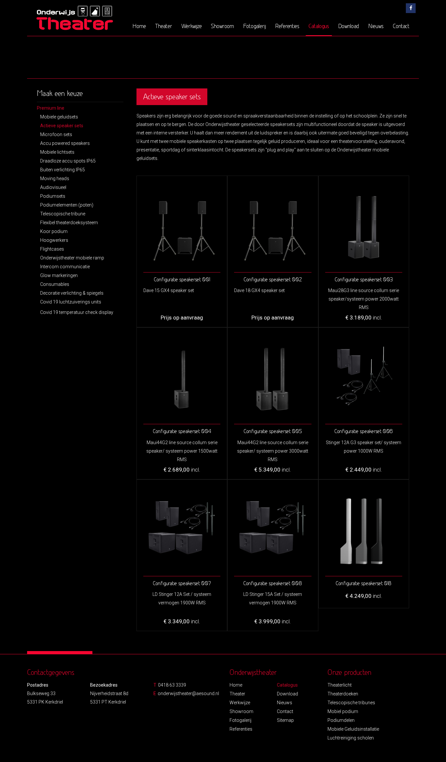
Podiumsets (52, 196)
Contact (401, 26)
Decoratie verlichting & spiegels (72, 293)
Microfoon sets (56, 134)
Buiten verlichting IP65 (62, 169)
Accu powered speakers (65, 143)
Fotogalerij (254, 26)
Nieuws (376, 26)
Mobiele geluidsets (59, 116)
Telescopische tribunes (351, 702)
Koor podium (54, 231)
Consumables (54, 284)
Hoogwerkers (54, 240)
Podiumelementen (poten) (66, 205)
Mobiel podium (342, 711)
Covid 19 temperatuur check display (76, 312)
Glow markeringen (59, 275)
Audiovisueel (53, 187)
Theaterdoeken (342, 693)
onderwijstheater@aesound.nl (188, 693)
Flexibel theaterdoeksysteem (69, 222)
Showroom (222, 26)
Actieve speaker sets (61, 125)
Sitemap (285, 720)
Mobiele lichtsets (57, 152)
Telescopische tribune (62, 213)
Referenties (287, 26)
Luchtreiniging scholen (350, 737)
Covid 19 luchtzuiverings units (70, 301)
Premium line (50, 108)
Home (139, 26)
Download (348, 26)
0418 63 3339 (172, 685)
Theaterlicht (339, 685)
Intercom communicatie (65, 266)
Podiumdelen (341, 720)
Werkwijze (191, 26)
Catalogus (319, 26)
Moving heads (54, 178)
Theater (163, 26)
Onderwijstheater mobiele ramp (72, 257)
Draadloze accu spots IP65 (68, 160)
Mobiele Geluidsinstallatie (353, 729)
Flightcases (52, 249)
